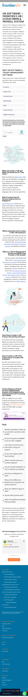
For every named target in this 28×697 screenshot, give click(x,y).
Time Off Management (9, 599)
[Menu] (24, 5)
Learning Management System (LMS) (12, 589)
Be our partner (5, 651)
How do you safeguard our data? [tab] (14, 474)
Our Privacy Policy (6, 664)
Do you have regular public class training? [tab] (14, 455)
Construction (5, 630)
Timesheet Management (11, 602)
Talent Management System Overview (10, 584)
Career (3, 682)
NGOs (3, 626)
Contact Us (4, 684)
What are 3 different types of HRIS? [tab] (14, 490)
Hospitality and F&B (6, 623)
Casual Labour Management (10, 597)
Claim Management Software (10, 582)
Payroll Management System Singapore (12, 577)
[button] (24, 693)
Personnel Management (9, 574)
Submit (4, 136)
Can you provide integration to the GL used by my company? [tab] (15, 468)
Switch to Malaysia (7, 693)
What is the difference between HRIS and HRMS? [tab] (15, 501)
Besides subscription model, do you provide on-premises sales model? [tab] (15, 432)
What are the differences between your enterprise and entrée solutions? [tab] (14, 482)
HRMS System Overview (7, 572)
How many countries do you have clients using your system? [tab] (14, 447)
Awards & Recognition (7, 680)
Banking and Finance (6, 628)
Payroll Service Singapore (7, 637)
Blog (3, 661)
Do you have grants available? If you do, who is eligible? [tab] (14, 439)
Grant (3, 644)
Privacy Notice (8, 125)
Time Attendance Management (10, 594)
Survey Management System (10, 607)
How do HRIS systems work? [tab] (14, 495)
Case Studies (5, 671)
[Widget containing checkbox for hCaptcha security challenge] (13, 132)
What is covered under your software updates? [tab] (14, 461)
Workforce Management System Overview (11, 592)
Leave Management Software (10, 579)
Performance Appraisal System (10, 587)
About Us (4, 677)
